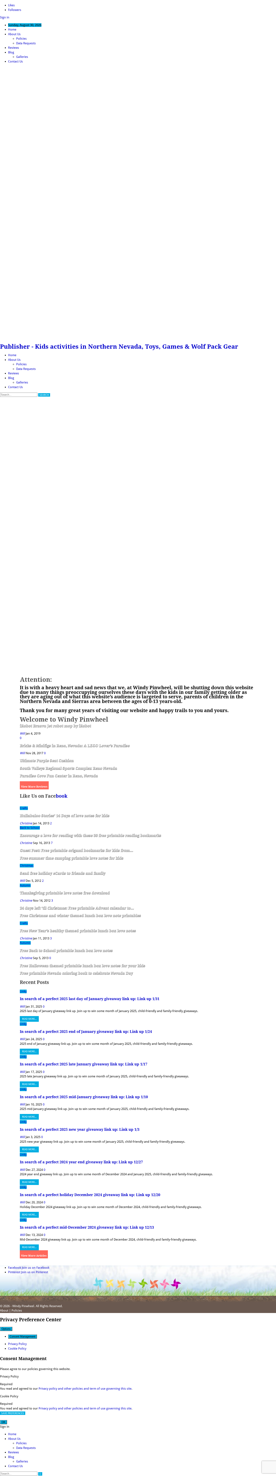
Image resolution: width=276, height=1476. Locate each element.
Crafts (24, 808)
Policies (21, 38)
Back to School (30, 828)
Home (12, 29)
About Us (14, 34)
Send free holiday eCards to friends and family (62, 873)
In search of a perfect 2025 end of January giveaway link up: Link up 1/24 (86, 1031)
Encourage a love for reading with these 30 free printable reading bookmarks (90, 835)
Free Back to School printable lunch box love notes (66, 950)
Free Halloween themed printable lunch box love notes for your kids (82, 966)
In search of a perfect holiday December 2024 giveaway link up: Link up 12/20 (90, 1195)
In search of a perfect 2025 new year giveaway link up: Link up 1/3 (79, 1129)
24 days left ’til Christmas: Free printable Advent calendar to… (77, 908)
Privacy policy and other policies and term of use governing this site (85, 1388)
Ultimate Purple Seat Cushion (47, 760)
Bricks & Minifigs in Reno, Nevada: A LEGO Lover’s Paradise (75, 745)
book (61, 796)
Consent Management (22, 1336)
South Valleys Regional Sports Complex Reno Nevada (68, 768)
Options (6, 1328)
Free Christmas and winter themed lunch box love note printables (80, 915)
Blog (11, 52)
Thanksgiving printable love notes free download (65, 893)
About (4, 1310)
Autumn (25, 885)
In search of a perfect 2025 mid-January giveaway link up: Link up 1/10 (84, 1097)
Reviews (13, 48)
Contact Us (15, 61)
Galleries (22, 57)
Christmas (27, 865)
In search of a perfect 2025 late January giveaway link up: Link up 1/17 (83, 1064)
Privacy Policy (17, 1344)
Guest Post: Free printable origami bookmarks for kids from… (76, 850)
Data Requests (26, 43)
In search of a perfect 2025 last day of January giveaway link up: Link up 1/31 (89, 999)
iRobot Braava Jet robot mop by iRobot (55, 726)
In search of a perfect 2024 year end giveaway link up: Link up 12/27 (81, 1162)
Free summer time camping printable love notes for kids (71, 858)
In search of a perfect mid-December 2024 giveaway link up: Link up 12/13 (87, 1227)
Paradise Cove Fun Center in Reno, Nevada (59, 776)
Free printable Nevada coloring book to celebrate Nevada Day (76, 973)
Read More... (29, 1019)
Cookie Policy (17, 1348)
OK (3, 1422)
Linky (23, 991)
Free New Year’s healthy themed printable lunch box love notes (78, 931)
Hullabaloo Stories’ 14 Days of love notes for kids (64, 815)
